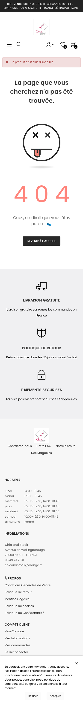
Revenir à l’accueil (41, 241)
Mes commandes (17, 645)
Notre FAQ (43, 446)
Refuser (33, 696)
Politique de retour (18, 592)
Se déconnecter (16, 652)
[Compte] (50, 44)
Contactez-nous (20, 446)
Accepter (55, 696)
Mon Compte (14, 631)
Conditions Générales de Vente (27, 585)
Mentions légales (17, 599)
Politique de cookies (19, 606)
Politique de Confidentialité (24, 613)
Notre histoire (65, 446)
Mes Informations (17, 638)
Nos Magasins (41, 453)
